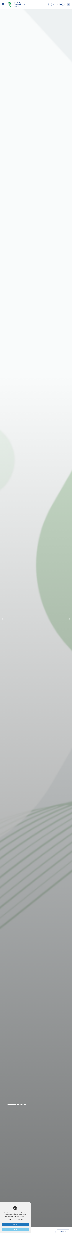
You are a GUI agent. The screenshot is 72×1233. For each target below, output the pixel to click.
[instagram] (57, 4)
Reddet (15, 1229)
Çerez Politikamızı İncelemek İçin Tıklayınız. (15, 1220)
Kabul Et (15, 1224)
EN (68, 4)
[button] (12, 1104)
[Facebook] (50, 4)
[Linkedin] (64, 4)
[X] (53, 4)
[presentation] (2, 619)
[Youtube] (61, 4)
